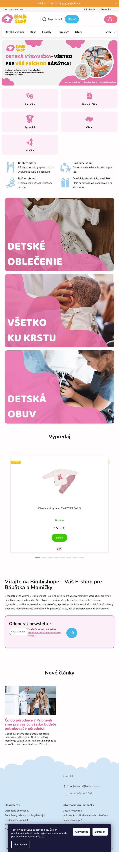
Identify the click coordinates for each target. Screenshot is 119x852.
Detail (59, 537)
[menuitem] (14, 32)
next (111, 505)
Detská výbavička (72, 810)
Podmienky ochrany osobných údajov (25, 815)
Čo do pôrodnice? (72, 820)
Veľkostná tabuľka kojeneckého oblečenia (85, 815)
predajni (67, 3)
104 (59, 548)
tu (43, 836)
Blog (7, 829)
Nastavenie (20, 844)
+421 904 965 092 (14, 9)
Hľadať (72, 19)
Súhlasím (100, 832)
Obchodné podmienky (17, 810)
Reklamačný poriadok (17, 820)
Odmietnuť (81, 832)
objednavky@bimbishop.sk (85, 786)
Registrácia (106, 9)
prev (7, 505)
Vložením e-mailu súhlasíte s (44, 632)
